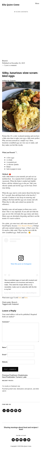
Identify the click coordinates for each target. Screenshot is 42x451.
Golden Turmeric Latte (14, 377)
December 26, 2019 (18, 63)
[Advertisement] (21, 38)
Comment (6, 322)
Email (4, 354)
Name (4, 347)
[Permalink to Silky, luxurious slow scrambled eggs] (21, 131)
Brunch (5, 61)
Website (4, 362)
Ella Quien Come (10, 5)
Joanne (13, 81)
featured (15, 304)
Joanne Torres (21, 293)
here (19, 297)
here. (26, 297)
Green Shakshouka (15, 375)
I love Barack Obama (25, 225)
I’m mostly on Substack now (11, 386)
